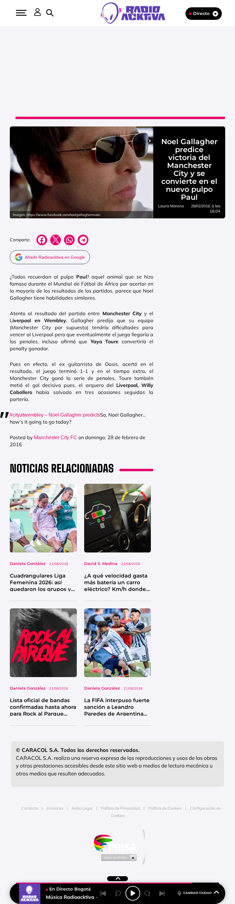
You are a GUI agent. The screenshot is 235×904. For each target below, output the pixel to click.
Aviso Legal (82, 808)
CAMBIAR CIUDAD (197, 893)
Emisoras (55, 808)
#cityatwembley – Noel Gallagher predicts (55, 414)
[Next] (162, 893)
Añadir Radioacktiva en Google (55, 257)
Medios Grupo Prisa (118, 857)
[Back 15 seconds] (118, 893)
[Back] (103, 893)
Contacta (29, 808)
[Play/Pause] (132, 893)
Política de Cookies (164, 808)
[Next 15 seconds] (147, 893)
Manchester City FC (55, 437)
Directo (201, 13)
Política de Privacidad (120, 808)
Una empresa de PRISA (117, 842)
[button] (20, 13)
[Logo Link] (136, 12)
